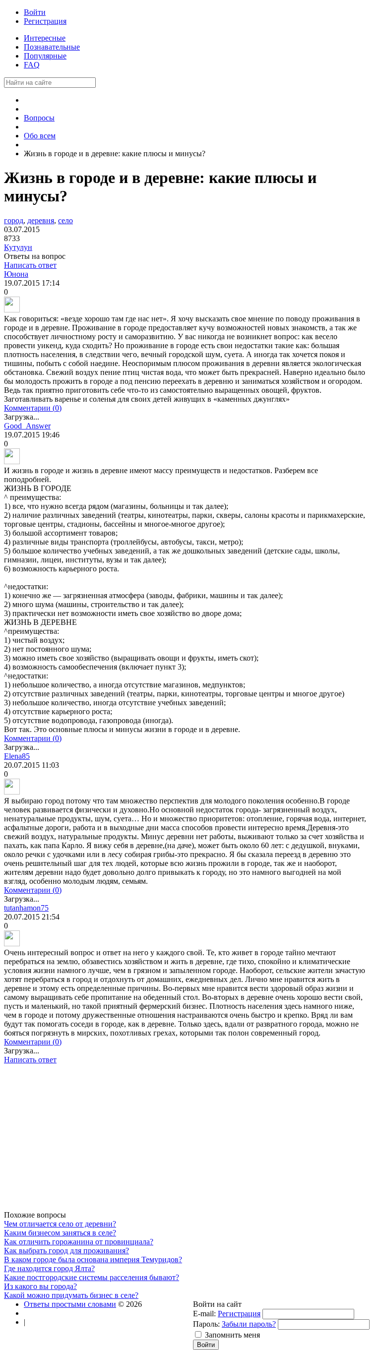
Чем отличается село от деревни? (60, 1224)
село (65, 220)
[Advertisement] (185, 1141)
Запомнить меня (232, 1335)
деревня (40, 220)
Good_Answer (27, 426)
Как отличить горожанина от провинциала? (78, 1241)
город (13, 220)
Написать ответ (30, 265)
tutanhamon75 (26, 908)
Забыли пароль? (249, 1324)
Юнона (16, 274)
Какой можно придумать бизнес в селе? (71, 1295)
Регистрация (239, 1313)
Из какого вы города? (40, 1286)
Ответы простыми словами (70, 1304)
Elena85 (17, 756)
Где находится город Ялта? (49, 1268)
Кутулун (18, 247)
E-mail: (204, 1313)
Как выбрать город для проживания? (66, 1250)
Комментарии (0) (33, 408)
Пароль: (206, 1324)
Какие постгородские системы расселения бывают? (91, 1277)
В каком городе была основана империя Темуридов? (93, 1259)
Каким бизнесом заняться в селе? (60, 1232)
